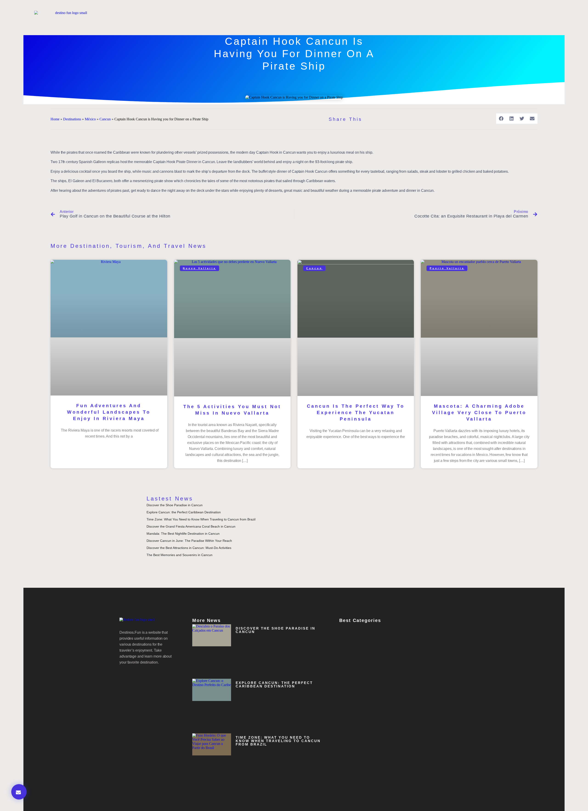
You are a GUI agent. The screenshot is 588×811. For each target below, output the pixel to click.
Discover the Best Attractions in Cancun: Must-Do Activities (189, 548)
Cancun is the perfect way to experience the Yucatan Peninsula (355, 412)
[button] (501, 118)
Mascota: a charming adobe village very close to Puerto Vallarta (479, 412)
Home (55, 119)
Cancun (105, 119)
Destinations (72, 119)
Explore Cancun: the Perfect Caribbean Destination (184, 512)
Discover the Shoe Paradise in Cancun (175, 505)
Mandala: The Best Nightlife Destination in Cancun (183, 533)
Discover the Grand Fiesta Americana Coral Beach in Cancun (191, 526)
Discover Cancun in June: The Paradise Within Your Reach (189, 541)
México (90, 119)
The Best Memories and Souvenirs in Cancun (179, 555)
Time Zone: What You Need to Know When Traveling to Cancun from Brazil (201, 519)
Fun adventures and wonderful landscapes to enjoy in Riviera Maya (108, 412)
